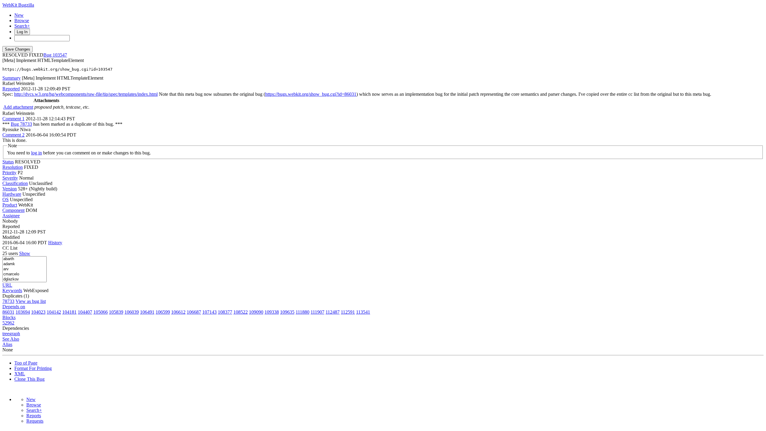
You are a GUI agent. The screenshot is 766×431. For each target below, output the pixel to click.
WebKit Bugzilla (18, 4)
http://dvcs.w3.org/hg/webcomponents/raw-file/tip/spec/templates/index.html (86, 94)
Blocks (9, 317)
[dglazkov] (24, 279)
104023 (38, 312)
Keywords (12, 290)
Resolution (12, 167)
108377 (225, 312)
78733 (8, 301)
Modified (11, 237)
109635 (287, 312)
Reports (33, 415)
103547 (60, 54)
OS (5, 199)
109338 (272, 312)
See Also (10, 339)
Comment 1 (13, 118)
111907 (317, 312)
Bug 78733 (21, 124)
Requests (34, 421)
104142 (54, 312)
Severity (10, 177)
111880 (302, 312)
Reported (11, 88)
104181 (69, 312)
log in (36, 152)
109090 (256, 312)
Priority (9, 172)
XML (19, 373)
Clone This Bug (29, 379)
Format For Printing (33, 368)
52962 (8, 322)
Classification (15, 183)
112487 (333, 312)
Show (24, 253)
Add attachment (18, 107)
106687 (194, 312)
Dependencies (15, 328)
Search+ (22, 25)
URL (7, 285)
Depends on (13, 306)
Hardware (11, 194)
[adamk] (24, 264)
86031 (8, 312)
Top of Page (25, 362)
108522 (240, 312)
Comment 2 (13, 134)
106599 (163, 312)
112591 (348, 312)
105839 (116, 312)
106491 (147, 312)
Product (9, 204)
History (55, 242)
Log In (22, 32)
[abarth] (24, 259)
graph (14, 333)
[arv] (24, 269)
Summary (11, 78)
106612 (178, 312)
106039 (131, 312)
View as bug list (31, 301)
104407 (85, 312)
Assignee (11, 215)
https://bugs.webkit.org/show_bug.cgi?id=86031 (310, 94)
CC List (9, 248)
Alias (7, 344)
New (19, 15)
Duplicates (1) (15, 295)
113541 (363, 312)
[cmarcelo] (24, 274)
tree (5, 333)
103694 (23, 312)
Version (9, 188)
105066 (100, 312)
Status (8, 161)
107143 (209, 312)
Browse (21, 20)
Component (13, 210)
